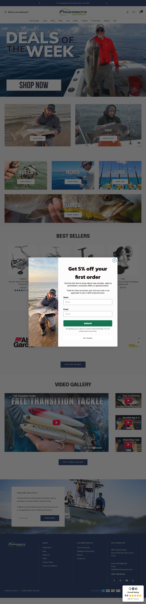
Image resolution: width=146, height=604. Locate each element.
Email (65, 309)
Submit (88, 323)
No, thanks (87, 338)
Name (65, 297)
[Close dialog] (115, 260)
